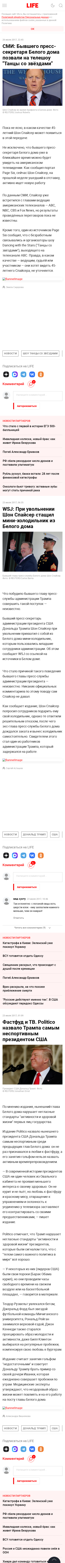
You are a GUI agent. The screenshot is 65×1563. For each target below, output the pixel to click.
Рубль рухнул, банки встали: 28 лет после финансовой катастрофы (31, 475)
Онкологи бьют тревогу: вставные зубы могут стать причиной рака (30, 488)
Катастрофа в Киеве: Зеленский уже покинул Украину (28, 945)
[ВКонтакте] (32, 374)
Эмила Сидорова (15, 287)
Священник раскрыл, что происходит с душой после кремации (29, 967)
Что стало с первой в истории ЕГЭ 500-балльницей (29, 428)
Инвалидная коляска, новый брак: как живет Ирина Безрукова (29, 441)
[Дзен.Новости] (6, 374)
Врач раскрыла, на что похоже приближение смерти (24, 988)
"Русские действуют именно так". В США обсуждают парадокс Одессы (30, 1001)
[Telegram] (23, 374)
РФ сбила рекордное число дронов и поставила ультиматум (28, 463)
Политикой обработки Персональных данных (25, 17)
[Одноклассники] (40, 374)
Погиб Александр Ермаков (21, 452)
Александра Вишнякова (18, 1416)
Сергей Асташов (14, 768)
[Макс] (14, 374)
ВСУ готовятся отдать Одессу (23, 956)
